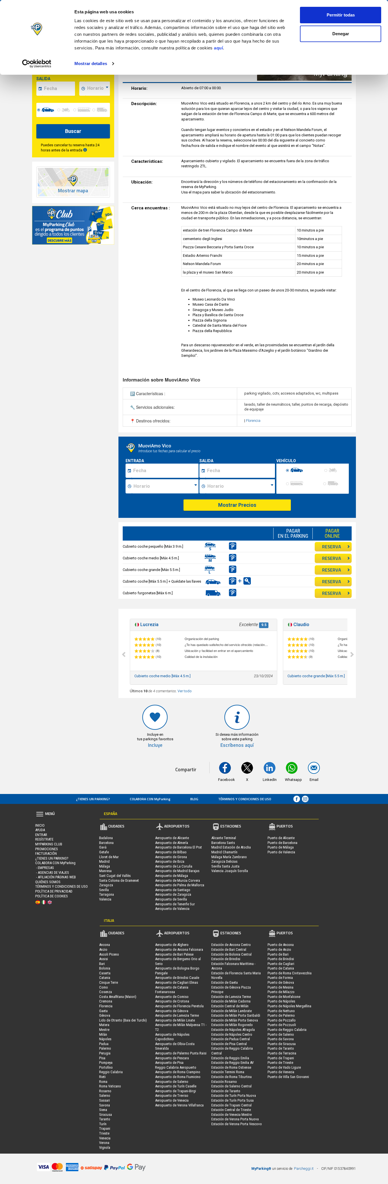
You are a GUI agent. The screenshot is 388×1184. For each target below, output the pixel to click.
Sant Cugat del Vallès (115, 876)
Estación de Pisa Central (229, 1044)
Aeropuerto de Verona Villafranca (179, 1105)
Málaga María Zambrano (229, 857)
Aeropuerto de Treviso (171, 1095)
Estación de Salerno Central (231, 1086)
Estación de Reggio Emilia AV (232, 1062)
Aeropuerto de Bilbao (171, 852)
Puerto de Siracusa (282, 1044)
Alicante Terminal (223, 838)
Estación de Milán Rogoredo (232, 1025)
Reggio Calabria (111, 1072)
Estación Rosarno (224, 1081)
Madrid (104, 861)
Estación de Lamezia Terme (231, 997)
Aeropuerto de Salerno (171, 1081)
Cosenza (105, 992)
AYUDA (40, 830)
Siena (103, 1110)
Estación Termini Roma (227, 1072)
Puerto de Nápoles (281, 1001)
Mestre (104, 1029)
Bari (102, 964)
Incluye (155, 745)
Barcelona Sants (223, 843)
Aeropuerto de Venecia (172, 1100)
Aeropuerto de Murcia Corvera (177, 880)
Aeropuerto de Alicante (172, 838)
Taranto (104, 1119)
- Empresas (44, 868)
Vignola (104, 1147)
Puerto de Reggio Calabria (287, 1029)
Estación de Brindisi (225, 959)
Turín (103, 1124)
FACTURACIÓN (46, 853)
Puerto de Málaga (281, 847)
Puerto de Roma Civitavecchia (290, 973)
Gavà (103, 847)
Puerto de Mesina (280, 987)
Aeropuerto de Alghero (172, 945)
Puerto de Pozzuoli (282, 1025)
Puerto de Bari (278, 954)
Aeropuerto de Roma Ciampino (177, 1072)
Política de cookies (51, 896)
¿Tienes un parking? (93, 799)
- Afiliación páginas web (55, 877)
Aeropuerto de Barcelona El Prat (178, 847)
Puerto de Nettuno (281, 1011)
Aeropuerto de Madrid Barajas (177, 871)
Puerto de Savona (281, 1039)
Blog (194, 799)
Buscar (73, 131)
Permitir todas (341, 14)
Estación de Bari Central (228, 949)
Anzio (103, 949)
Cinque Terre (108, 982)
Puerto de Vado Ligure (284, 1067)
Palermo (105, 1048)
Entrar (41, 835)
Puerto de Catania (281, 968)
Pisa (102, 1058)
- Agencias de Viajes (52, 872)
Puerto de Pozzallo (282, 1020)
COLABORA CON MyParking (150, 799)
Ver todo (185, 691)
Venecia (104, 1138)
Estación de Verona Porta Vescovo (236, 1124)
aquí (218, 47)
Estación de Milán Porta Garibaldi (235, 1015)
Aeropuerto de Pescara (172, 1058)
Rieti (102, 1077)
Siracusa (105, 1114)
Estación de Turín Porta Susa (232, 1100)
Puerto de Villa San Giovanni (288, 1077)
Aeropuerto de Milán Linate (175, 1020)
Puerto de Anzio (279, 949)
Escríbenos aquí (237, 745)
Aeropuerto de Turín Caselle (175, 1086)
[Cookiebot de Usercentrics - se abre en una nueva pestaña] (37, 63)
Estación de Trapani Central (231, 1105)
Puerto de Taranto (281, 1048)
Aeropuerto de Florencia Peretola (179, 1006)
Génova (104, 1015)
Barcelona (106, 843)
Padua (104, 1044)
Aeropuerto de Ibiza (169, 861)
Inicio (40, 825)
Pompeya (105, 1062)
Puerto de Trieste (280, 1062)
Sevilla (104, 890)
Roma (103, 1081)
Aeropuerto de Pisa (169, 1062)
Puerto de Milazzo (281, 992)
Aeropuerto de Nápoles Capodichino (172, 1036)
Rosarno (105, 1091)
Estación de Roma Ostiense (231, 1067)
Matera (104, 1025)
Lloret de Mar (109, 857)
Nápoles (105, 1039)
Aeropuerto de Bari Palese (174, 954)
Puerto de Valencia (281, 852)
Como (103, 987)
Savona (104, 1105)
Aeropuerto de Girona (171, 857)
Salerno (104, 1095)
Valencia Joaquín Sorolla (229, 871)
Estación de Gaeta (224, 982)
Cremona (105, 1001)
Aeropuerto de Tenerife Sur (175, 904)
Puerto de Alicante (281, 838)
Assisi (103, 959)
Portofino (106, 1067)
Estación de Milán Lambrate (231, 1011)
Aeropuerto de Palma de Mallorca (179, 885)
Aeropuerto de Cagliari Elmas (176, 982)
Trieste (104, 1133)
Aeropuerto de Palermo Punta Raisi (180, 1053)
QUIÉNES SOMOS (48, 882)
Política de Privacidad (53, 891)
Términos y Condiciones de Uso (244, 799)
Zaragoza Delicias (224, 861)
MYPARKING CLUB (48, 844)
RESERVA (331, 546)
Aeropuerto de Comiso (172, 997)
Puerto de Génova (281, 982)
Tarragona (106, 894)
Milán (103, 1034)
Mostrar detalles (90, 63)
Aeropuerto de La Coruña (173, 866)
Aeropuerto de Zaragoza (173, 894)
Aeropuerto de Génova (171, 1011)
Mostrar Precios (237, 505)
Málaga (104, 866)
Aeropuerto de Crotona (172, 1001)
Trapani (104, 1128)
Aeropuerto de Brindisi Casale (177, 977)
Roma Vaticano (110, 1086)
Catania (104, 977)
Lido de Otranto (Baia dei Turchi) (123, 1020)
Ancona (104, 945)
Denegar (340, 33)
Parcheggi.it (304, 1168)
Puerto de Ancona (281, 945)
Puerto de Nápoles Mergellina (289, 1006)
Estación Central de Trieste (231, 1110)
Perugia (104, 1053)
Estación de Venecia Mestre (231, 1114)
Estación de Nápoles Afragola (233, 1029)
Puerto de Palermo (281, 1015)
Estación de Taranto (225, 1091)
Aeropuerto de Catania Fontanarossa (171, 989)
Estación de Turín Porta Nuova (233, 1095)
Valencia (105, 899)
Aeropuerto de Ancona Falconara (179, 949)
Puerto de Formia (280, 977)
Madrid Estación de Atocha (231, 847)
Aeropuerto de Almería (171, 843)
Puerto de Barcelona (282, 843)
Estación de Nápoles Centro (231, 1034)
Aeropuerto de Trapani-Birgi (175, 1091)
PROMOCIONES (46, 849)
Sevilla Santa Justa (225, 866)
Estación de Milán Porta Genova (234, 1020)
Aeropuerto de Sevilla (171, 899)
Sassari (104, 1100)
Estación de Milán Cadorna (231, 1001)
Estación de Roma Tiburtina (231, 1077)
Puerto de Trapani (281, 1058)
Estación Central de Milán (230, 1006)
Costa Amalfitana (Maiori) (117, 997)
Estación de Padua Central (230, 1039)
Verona (104, 1143)
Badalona (106, 838)
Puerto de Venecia (281, 1072)
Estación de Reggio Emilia (230, 1058)
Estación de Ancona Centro (231, 945)
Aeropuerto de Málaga (171, 876)
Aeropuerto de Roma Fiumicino (178, 1077)
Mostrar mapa (73, 190)
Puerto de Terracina (282, 1053)
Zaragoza (106, 885)
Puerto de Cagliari (281, 964)
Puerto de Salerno (281, 1034)
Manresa (105, 871)
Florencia (253, 420)
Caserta (104, 973)
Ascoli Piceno (109, 954)
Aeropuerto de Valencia (172, 908)
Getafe (104, 852)
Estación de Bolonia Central (231, 954)
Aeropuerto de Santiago (172, 890)
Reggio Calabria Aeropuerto (175, 1067)
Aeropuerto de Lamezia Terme (177, 1015)
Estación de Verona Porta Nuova (235, 1119)
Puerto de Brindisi (281, 959)
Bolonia (104, 968)
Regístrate (44, 839)
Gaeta (103, 1011)
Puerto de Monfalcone (284, 997)
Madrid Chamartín (224, 852)
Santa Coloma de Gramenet (119, 880)
